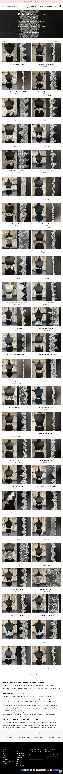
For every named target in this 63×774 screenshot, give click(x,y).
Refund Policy (19, 761)
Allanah (42, 714)
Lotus (31, 712)
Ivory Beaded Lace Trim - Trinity (16, 589)
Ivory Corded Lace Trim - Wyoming (16, 170)
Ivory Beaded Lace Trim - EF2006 (46, 666)
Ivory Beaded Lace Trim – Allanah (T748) (17, 91)
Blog (3, 751)
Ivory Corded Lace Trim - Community (46, 512)
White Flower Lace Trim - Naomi (46, 641)
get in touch (16, 728)
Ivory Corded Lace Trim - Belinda (46, 119)
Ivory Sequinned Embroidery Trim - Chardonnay (16, 198)
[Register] (41, 757)
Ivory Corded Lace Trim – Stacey (16, 144)
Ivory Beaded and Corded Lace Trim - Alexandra (46, 144)
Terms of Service (20, 765)
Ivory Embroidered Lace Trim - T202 (46, 538)
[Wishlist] (57, 6)
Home (3, 11)
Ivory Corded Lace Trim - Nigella (46, 615)
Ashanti (47, 714)
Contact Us (4, 757)
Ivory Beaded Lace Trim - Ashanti (46, 276)
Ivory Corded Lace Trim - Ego (46, 380)
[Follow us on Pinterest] (57, 754)
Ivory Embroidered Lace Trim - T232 (17, 380)
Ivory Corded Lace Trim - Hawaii (46, 302)
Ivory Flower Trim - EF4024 (17, 615)
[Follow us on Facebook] (47, 754)
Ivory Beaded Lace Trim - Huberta (46, 64)
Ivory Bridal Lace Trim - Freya (16, 251)
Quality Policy (19, 757)
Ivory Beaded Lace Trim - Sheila (17, 666)
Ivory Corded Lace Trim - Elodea (46, 563)
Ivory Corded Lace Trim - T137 (16, 538)
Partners (18, 751)
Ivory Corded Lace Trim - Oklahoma (17, 64)
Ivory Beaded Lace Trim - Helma (46, 460)
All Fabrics (4, 763)
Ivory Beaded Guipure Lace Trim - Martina (46, 486)
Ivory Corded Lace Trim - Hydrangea (46, 170)
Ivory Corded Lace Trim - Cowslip (16, 563)
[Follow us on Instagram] (54, 754)
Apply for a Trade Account (8, 761)
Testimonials (5, 755)
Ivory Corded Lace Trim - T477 (46, 589)
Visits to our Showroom (21, 755)
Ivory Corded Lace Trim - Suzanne (16, 119)
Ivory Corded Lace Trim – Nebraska (46, 328)
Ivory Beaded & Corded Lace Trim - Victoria (46, 354)
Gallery (4, 749)
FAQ (17, 749)
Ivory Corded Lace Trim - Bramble (46, 197)
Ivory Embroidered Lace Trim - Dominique (16, 354)
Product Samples (20, 753)
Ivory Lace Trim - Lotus (17, 328)
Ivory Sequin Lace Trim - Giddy (17, 486)
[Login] (55, 6)
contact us (22, 710)
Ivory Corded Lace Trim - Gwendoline (16, 276)
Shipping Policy (19, 763)
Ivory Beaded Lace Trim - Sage (46, 223)
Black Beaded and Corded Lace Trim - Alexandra (16, 302)
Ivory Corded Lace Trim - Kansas (16, 407)
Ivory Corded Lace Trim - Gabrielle (16, 460)
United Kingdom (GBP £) (47, 6)
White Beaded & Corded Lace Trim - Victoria (17, 641)
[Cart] (60, 6)
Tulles (7, 11)
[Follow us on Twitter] (50, 754)
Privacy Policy (19, 759)
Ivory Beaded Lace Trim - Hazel (17, 512)
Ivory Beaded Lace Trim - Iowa (46, 251)
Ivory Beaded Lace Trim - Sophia (16, 433)
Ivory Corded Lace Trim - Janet (17, 223)
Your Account (5, 759)
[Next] (40, 674)
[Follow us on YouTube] (47, 758)
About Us (4, 753)
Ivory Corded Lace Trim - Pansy (46, 407)
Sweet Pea (37, 712)
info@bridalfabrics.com (54, 739)
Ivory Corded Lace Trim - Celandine (46, 433)
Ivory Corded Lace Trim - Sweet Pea (46, 91)
